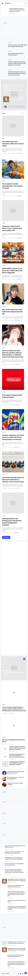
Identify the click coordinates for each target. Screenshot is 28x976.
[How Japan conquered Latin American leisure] (4, 54)
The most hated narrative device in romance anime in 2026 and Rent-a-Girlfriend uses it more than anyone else (13, 30)
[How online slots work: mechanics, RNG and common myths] (13, 125)
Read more (19, 153)
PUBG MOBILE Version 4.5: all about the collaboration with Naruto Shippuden (17, 98)
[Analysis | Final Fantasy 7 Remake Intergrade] (4, 784)
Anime (10, 42)
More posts (6, 537)
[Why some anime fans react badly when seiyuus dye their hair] (4, 45)
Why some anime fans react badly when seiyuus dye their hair (12, 312)
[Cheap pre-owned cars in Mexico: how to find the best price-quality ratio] (13, 210)
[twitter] (20, 973)
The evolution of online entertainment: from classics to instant (12, 186)
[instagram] (24, 973)
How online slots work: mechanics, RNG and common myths (13, 144)
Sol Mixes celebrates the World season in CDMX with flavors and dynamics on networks (17, 10)
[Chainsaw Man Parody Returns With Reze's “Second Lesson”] (4, 773)
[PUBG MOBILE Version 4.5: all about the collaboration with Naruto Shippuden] (6, 99)
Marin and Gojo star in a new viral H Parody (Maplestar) (15, 778)
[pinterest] (22, 973)
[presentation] (4, 107)
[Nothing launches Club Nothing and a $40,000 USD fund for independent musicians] (13, 503)
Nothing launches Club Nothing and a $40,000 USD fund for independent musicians (17, 763)
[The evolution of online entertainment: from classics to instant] (13, 168)
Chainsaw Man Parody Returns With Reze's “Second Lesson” (15, 772)
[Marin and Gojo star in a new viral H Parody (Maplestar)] (4, 779)
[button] (2, 3)
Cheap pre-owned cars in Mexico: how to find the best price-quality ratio (13, 87)
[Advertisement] (14, 598)
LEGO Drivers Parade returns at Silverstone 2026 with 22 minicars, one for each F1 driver (17, 73)
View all (22, 113)
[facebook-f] (18, 973)
